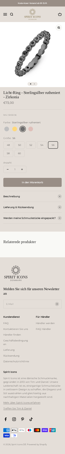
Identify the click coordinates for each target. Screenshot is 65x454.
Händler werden (45, 323)
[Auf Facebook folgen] (5, 419)
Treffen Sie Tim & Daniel (17, 408)
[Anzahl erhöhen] (22, 169)
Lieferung (9, 349)
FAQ (5, 323)
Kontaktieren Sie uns (15, 329)
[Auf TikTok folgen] (31, 419)
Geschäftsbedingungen (15, 342)
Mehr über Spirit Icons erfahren (21, 402)
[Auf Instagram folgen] (14, 419)
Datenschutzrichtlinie (16, 361)
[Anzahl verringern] (8, 169)
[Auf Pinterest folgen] (22, 419)
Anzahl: (7, 162)
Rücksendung (11, 355)
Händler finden (12, 334)
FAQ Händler (43, 329)
